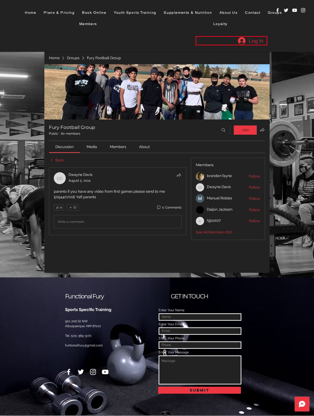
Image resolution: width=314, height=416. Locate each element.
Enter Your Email (171, 324)
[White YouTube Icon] (294, 10)
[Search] (223, 130)
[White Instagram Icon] (303, 10)
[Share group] (262, 130)
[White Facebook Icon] (277, 10)
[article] (117, 201)
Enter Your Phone (172, 338)
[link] (64, 147)
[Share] (179, 175)
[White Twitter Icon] (286, 10)
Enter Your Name (171, 310)
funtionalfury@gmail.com (84, 345)
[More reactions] (73, 207)
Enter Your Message (174, 352)
